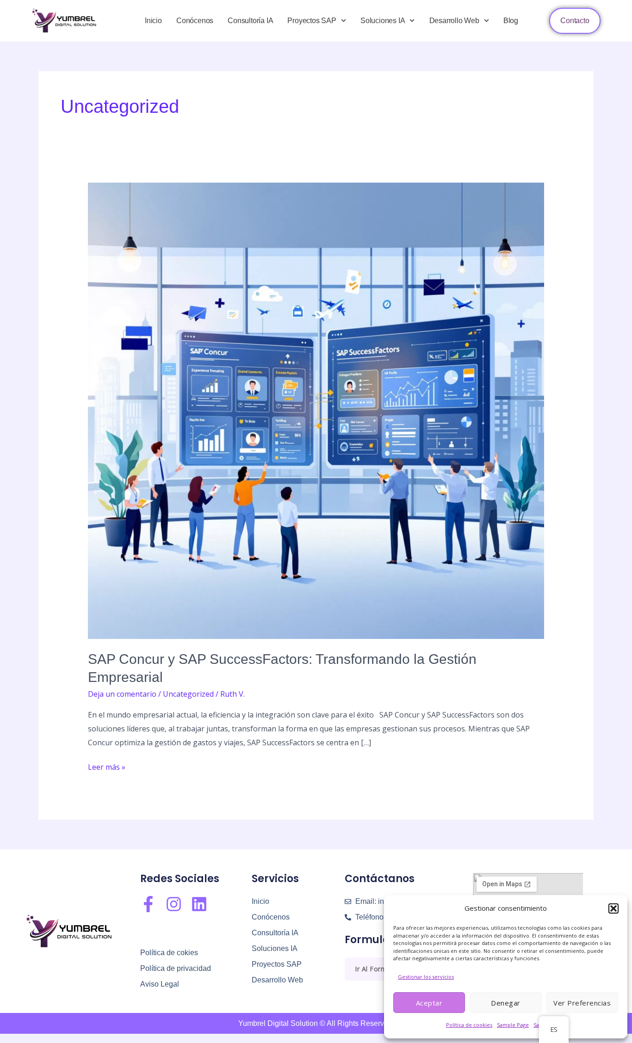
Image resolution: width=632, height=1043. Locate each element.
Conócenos (194, 21)
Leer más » (106, 766)
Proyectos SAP (311, 21)
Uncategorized (188, 694)
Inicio (153, 21)
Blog (510, 21)
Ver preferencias (582, 1002)
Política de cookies (469, 1024)
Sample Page (513, 1024)
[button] (613, 908)
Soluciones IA (382, 21)
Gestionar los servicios (426, 976)
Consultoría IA (250, 21)
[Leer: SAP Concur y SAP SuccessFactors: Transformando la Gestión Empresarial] (316, 410)
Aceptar (429, 1002)
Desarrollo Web (454, 21)
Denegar (505, 1002)
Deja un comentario (122, 694)
